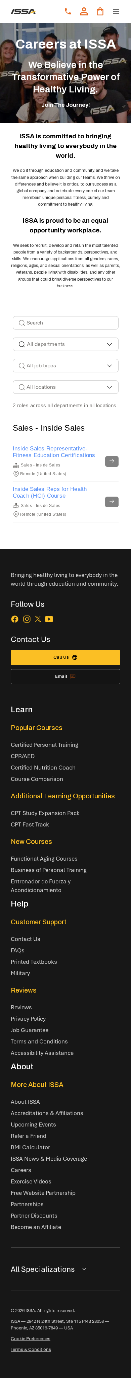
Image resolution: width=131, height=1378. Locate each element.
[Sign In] (84, 11)
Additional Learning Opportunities (63, 796)
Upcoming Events (33, 1124)
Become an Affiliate (36, 1227)
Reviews (24, 990)
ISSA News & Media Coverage (49, 1158)
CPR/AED (23, 756)
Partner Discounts (34, 1215)
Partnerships (27, 1204)
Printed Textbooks (34, 961)
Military (20, 973)
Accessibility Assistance (42, 1053)
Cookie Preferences (30, 1338)
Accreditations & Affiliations (47, 1113)
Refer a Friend (28, 1136)
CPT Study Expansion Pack (45, 813)
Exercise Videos (31, 1181)
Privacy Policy (28, 1018)
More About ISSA (37, 1084)
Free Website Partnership (43, 1192)
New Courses (31, 841)
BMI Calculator (30, 1147)
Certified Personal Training (44, 744)
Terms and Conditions (39, 1041)
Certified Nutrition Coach (43, 767)
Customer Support (39, 922)
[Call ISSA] (68, 11)
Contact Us (25, 939)
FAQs (18, 950)
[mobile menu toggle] (116, 11)
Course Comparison (37, 779)
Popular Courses (36, 727)
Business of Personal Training (49, 870)
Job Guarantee (29, 1030)
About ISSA (25, 1101)
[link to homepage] (23, 11)
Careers (21, 1170)
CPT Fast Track (30, 824)
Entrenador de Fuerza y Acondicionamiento (41, 885)
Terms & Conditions (31, 1349)
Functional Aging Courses (44, 858)
